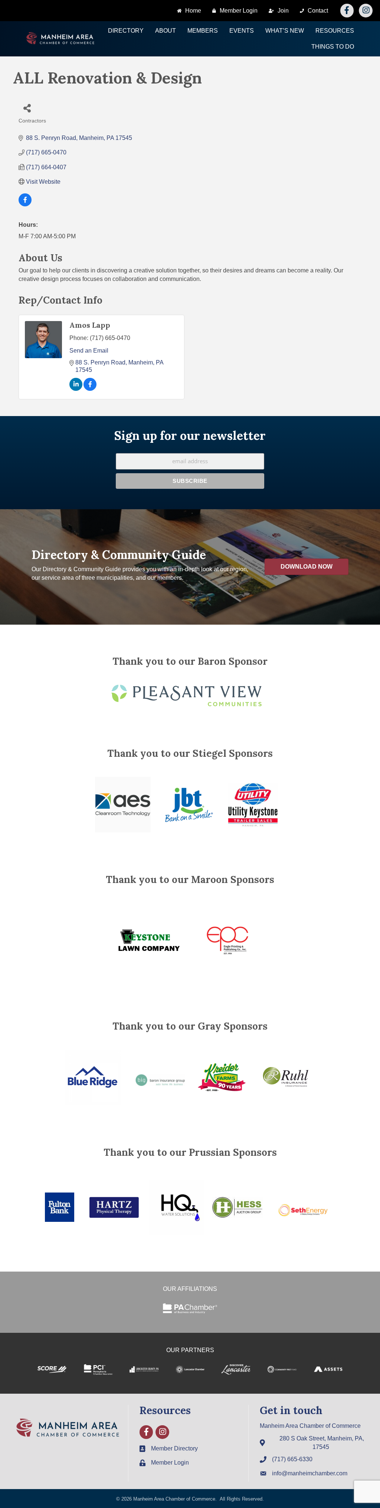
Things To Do (332, 46)
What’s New (284, 30)
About (165, 30)
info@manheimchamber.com (309, 1473)
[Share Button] (27, 107)
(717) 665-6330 (292, 1459)
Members (202, 30)
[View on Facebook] (25, 204)
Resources (334, 30)
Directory (126, 30)
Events (241, 30)
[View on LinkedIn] (75, 389)
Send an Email (88, 350)
